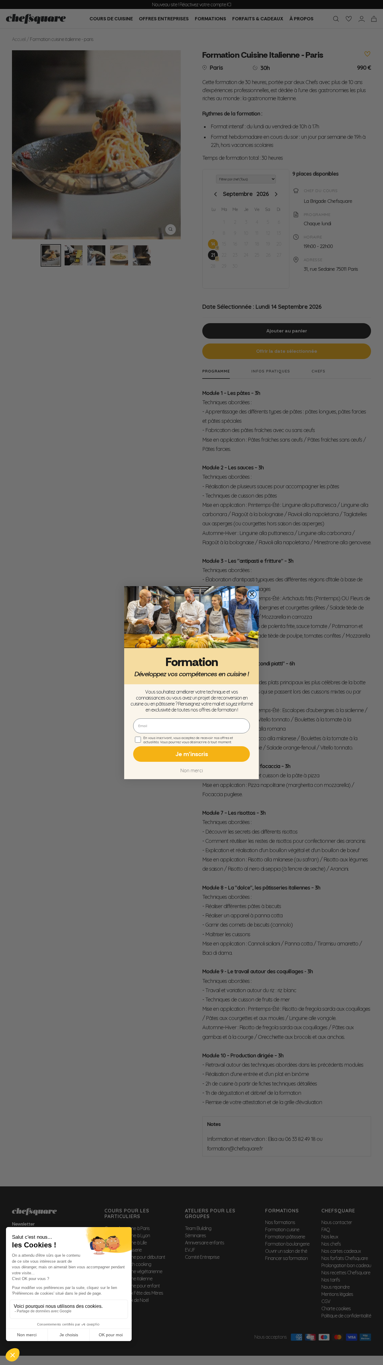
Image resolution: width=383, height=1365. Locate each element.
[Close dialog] (251, 594)
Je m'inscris (191, 754)
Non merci (191, 770)
